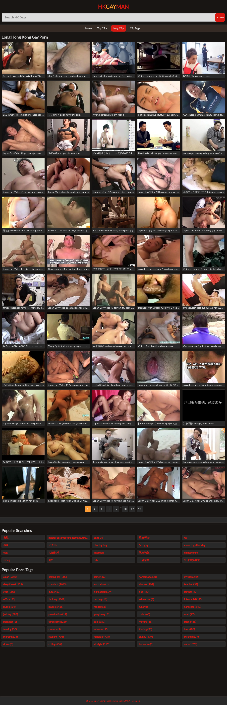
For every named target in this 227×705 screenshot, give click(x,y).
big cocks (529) (103, 591)
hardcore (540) (192, 606)
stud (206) (9, 591)
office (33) (9, 599)
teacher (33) (191, 584)
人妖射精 (54, 552)
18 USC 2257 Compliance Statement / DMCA (108, 701)
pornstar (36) (10, 621)
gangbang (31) (102, 614)
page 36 (98, 537)
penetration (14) (58, 614)
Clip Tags (135, 28)
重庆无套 (144, 537)
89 (132, 509)
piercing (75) (10, 636)
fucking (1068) (57, 599)
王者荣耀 (144, 560)
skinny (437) (146, 636)
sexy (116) (100, 576)
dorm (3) (8, 644)
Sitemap (136, 701)
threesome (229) (58, 621)
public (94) (9, 606)
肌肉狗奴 (144, 552)
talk (96, 560)
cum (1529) (190, 644)
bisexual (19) (191, 636)
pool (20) (144, 591)
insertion (99, 552)
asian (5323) (10, 576)
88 (125, 509)
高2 (51, 560)
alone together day (194, 545)
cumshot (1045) (57, 584)
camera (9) (55, 629)
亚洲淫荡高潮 (192, 560)
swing (6, 560)
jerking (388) (10, 614)
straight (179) (101, 644)
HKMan (113, 6)
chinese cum (191, 552)
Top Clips (102, 28)
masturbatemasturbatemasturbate (68, 537)
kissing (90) (145, 629)
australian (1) (101, 584)
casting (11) (100, 599)
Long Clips (118, 28)
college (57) (55, 644)
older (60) (144, 614)
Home (88, 28)
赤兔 (6, 545)
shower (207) (146, 584)
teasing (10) (10, 629)
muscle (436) (56, 606)
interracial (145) (193, 599)
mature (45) (145, 621)
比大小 (53, 545)
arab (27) (189, 614)
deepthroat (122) (13, 584)
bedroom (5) (146, 644)
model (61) (100, 606)
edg (5, 552)
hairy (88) (189, 629)
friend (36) (190, 621)
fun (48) (143, 606)
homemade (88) (148, 576)
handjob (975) (102, 636)
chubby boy (100, 545)
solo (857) (99, 621)
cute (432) (54, 591)
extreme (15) (101, 629)
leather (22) (190, 591)
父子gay (143, 545)
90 (139, 509)
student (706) (56, 636)
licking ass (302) (58, 576)
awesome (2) (191, 576)
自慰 (6, 537)
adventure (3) (146, 599)
